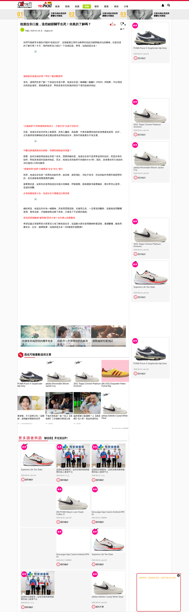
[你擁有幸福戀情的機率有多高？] (38, 336)
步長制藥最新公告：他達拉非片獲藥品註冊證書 (46, 193)
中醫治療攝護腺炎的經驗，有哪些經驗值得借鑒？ (47, 150)
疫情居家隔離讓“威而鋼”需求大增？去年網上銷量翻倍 (49, 218)
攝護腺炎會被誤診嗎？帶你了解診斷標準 (43, 76)
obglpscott (48, 31)
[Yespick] (45, 7)
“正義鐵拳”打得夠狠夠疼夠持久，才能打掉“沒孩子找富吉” (51, 126)
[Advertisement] (73, 65)
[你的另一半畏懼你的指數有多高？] (73, 336)
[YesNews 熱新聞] (24, 8)
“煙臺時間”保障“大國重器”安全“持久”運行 (43, 169)
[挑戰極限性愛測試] (108, 336)
